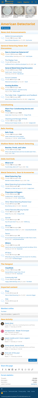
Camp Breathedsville (30, 230)
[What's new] (32, 2)
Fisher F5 (7, 214)
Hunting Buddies (11, 85)
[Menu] (2, 2)
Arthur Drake (16, 91)
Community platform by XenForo (16, 396)
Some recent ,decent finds (14, 345)
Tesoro (7, 233)
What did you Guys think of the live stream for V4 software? (21, 257)
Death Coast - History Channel (13, 72)
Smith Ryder (29, 56)
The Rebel (29, 281)
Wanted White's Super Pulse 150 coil (15, 272)
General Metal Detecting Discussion (19, 68)
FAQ (6, 299)
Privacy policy (22, 391)
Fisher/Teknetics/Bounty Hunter (17, 210)
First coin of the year (12, 353)
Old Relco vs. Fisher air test (12, 188)
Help (28, 391)
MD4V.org (27, 222)
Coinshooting (7, 105)
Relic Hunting (7, 128)
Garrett (8, 218)
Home (33, 391)
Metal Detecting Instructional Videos (18, 184)
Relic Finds (9, 132)
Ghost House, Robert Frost (12, 99)
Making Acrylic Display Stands (13, 123)
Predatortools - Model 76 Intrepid (14, 196)
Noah (26, 82)
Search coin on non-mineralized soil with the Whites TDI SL (21, 247)
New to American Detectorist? (17, 52)
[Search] (36, 2)
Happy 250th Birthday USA (12, 281)
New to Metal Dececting (11, 295)
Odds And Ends (8, 159)
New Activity (7, 319)
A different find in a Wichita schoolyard (15, 64)
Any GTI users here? (10, 222)
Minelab (8, 226)
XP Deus (8, 253)
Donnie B (24, 206)
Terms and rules (13, 391)
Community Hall (11, 277)
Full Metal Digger (17, 258)
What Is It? (9, 163)
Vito (13, 153)
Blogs (7, 291)
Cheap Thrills (27, 115)
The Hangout (7, 264)
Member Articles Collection (12, 180)
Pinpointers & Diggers (13, 192)
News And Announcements (13, 32)
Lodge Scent (31, 99)
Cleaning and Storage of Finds (16, 119)
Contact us (4, 391)
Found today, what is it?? (12, 167)
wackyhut (34, 384)
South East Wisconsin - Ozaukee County (16, 89)
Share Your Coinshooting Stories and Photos (23, 325)
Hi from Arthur (9, 56)
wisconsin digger (31, 295)
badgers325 (32, 123)
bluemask (20, 249)
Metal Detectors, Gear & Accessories (17, 172)
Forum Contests (11, 78)
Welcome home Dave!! (11, 82)
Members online (7, 308)
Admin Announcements (14, 36)
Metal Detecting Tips (13, 176)
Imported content (9, 287)
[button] (2, 389)
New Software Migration (12, 40)
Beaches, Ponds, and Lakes (15, 148)
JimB (6, 332)
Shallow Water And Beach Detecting (17, 143)
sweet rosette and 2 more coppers (14, 136)
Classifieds (9, 268)
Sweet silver (8, 115)
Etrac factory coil (9, 206)
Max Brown (20, 74)
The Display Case (11, 60)
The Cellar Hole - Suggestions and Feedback (21, 95)
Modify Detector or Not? (12, 230)
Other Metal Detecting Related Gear (18, 202)
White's (8, 243)
